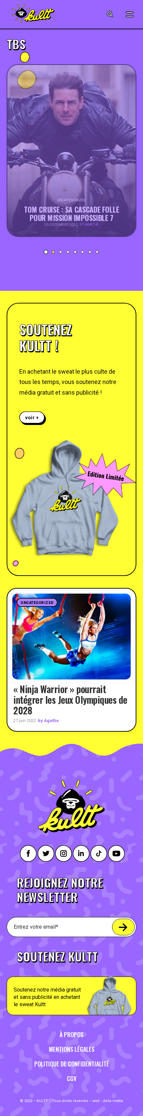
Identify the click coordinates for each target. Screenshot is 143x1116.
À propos (71, 1034)
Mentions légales (71, 1049)
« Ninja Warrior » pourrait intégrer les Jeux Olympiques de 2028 (70, 699)
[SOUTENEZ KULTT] (71, 979)
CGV (71, 1078)
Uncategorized (37, 603)
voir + (32, 417)
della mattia (113, 1101)
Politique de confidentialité (71, 1063)
